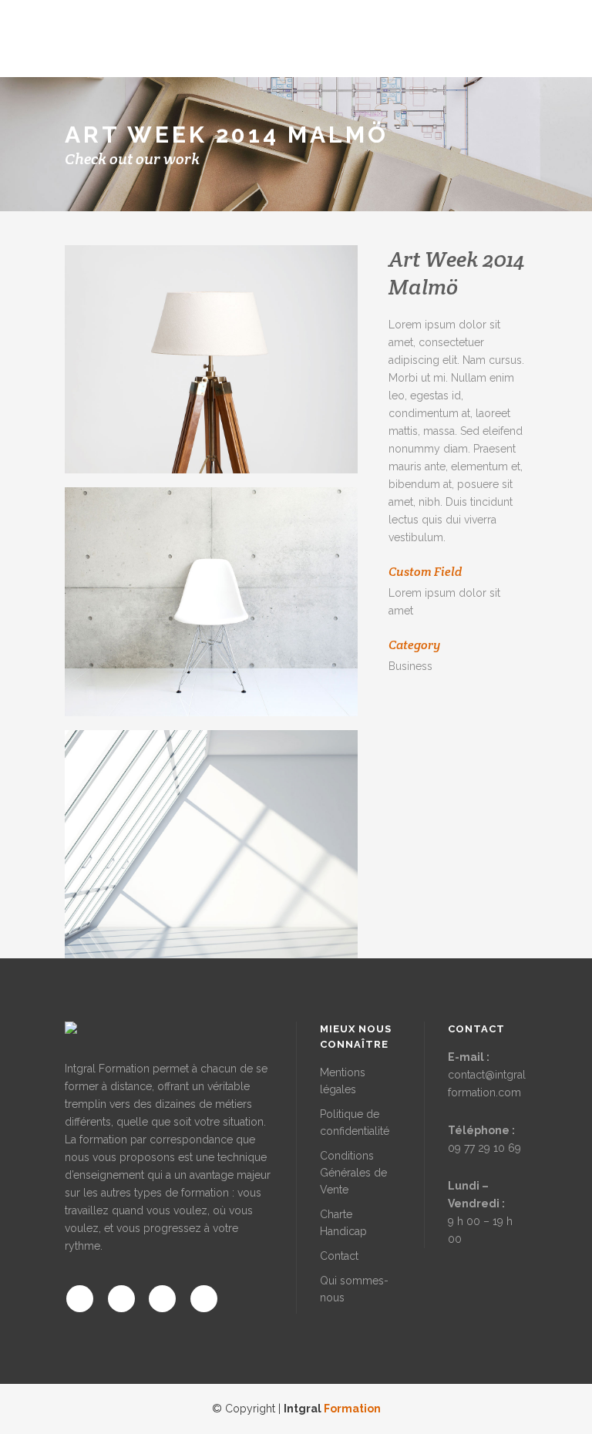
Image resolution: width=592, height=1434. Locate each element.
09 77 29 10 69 (484, 1148)
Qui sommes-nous (354, 1289)
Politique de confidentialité (354, 1122)
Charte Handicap (343, 1222)
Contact (339, 1256)
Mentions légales (342, 1081)
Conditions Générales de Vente (353, 1173)
